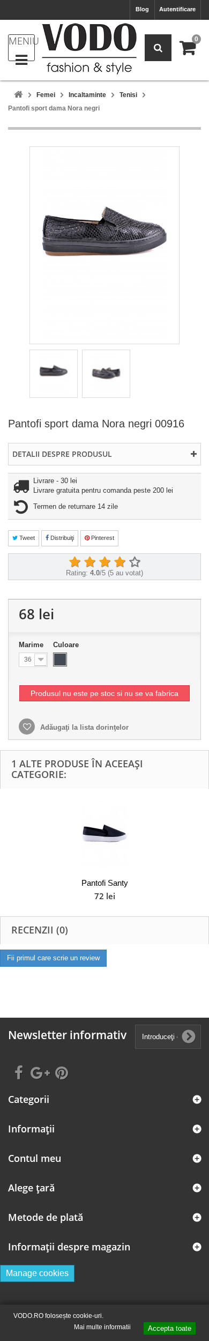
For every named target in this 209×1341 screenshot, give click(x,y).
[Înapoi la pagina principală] (18, 95)
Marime (32, 645)
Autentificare (177, 9)
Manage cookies (37, 1273)
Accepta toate (169, 1328)
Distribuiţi (61, 538)
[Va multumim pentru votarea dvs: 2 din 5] (89, 562)
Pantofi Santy (104, 882)
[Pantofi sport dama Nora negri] (53, 373)
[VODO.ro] (89, 49)
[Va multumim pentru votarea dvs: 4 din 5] (119, 562)
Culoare (67, 645)
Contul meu (34, 1158)
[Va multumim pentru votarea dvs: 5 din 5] (134, 562)
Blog (142, 9)
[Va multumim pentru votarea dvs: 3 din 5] (104, 562)
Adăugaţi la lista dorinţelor (83, 727)
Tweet (26, 538)
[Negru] (60, 659)
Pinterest (101, 538)
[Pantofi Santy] (104, 834)
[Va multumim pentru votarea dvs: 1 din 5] (74, 562)
